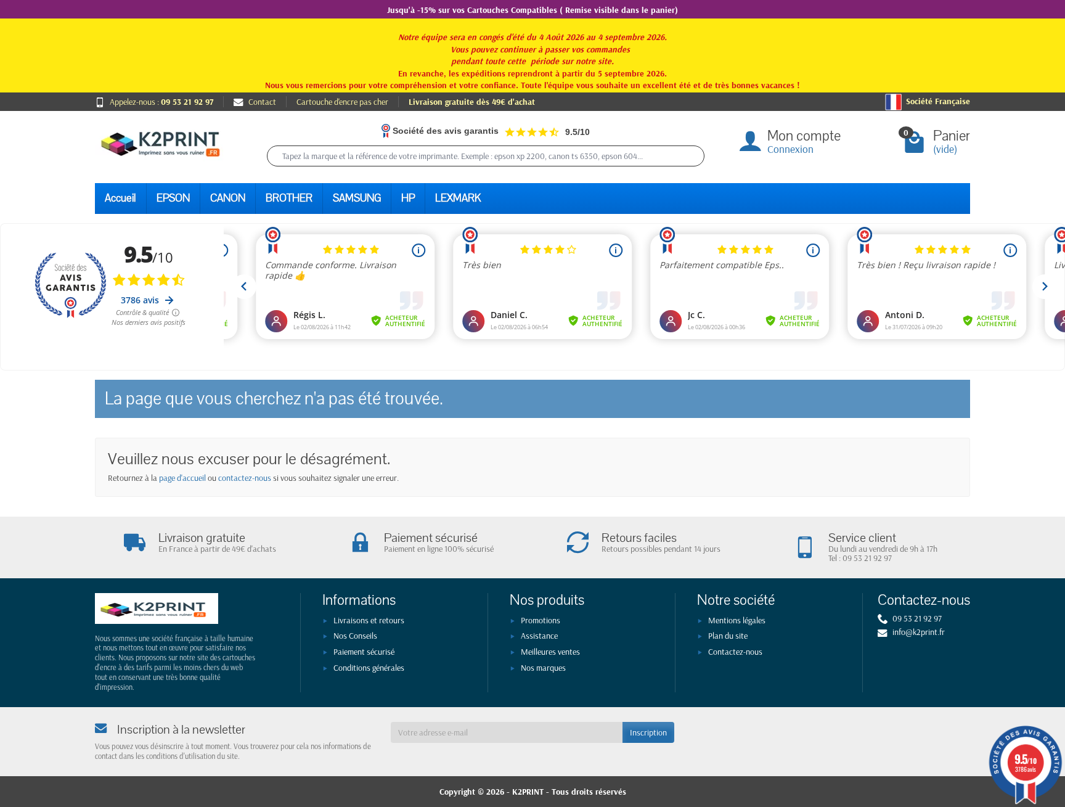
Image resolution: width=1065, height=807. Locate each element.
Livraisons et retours (368, 620)
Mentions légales (736, 620)
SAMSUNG (357, 198)
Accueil (120, 198)
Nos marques (543, 667)
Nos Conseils (355, 635)
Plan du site (728, 635)
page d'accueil (182, 477)
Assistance (539, 635)
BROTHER (289, 198)
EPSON (173, 198)
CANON (227, 198)
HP (408, 198)
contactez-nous (244, 477)
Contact (262, 101)
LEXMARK (458, 198)
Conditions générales (368, 667)
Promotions (540, 620)
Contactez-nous (735, 651)
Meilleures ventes (550, 651)
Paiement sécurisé (363, 651)
